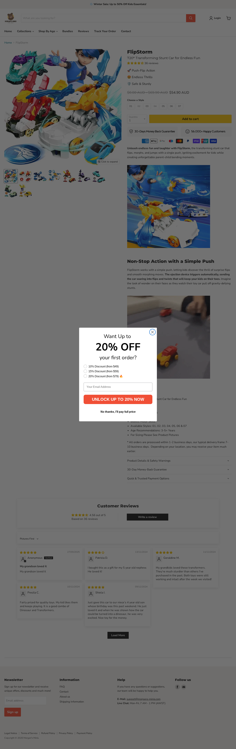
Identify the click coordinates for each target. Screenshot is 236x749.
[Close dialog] (152, 332)
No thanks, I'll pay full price (118, 411)
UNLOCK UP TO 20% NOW (118, 399)
